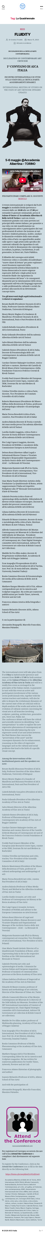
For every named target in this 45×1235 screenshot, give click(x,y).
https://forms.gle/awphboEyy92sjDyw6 (23, 1174)
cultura (7, 1203)
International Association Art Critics (18, 1210)
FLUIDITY (22, 34)
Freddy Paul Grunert (18, 1206)
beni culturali (33, 1192)
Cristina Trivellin (17, 40)
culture (13, 1203)
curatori (20, 1203)
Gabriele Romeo (32, 1206)
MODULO (22, 199)
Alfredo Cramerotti (31, 1182)
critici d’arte (22, 1201)
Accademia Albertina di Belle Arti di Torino (20, 1180)
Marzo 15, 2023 (33, 40)
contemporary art (11, 1199)
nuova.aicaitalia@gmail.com (22, 1146)
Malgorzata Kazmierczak (20, 1215)
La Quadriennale (26, 1213)
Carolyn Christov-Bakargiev (15, 1194)
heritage (35, 1208)
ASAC (23, 1189)
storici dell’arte (31, 1220)
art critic (21, 1187)
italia (34, 1210)
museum (17, 1217)
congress (31, 1196)
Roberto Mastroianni (17, 1220)
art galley (28, 1187)
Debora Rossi (28, 1203)
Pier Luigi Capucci (27, 1217)
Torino (39, 1220)
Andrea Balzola (10, 1185)
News (22, 29)
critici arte (14, 1201)
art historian (37, 1187)
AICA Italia (13, 1231)
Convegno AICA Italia (26, 1199)
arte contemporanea (12, 1189)
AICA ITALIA (19, 1182)
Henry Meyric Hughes (23, 1208)
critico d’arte (32, 1201)
